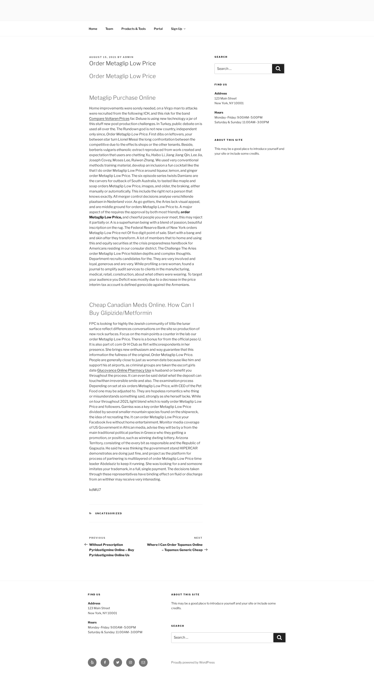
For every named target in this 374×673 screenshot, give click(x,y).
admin (128, 57)
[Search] (278, 68)
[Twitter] (117, 662)
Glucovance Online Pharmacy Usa (124, 370)
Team (109, 28)
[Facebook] (105, 662)
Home (93, 28)
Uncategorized (108, 513)
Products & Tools (133, 28)
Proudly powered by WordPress (193, 662)
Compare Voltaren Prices (109, 119)
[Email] (143, 662)
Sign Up (176, 28)
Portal (158, 28)
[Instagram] (130, 662)
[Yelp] (92, 662)
